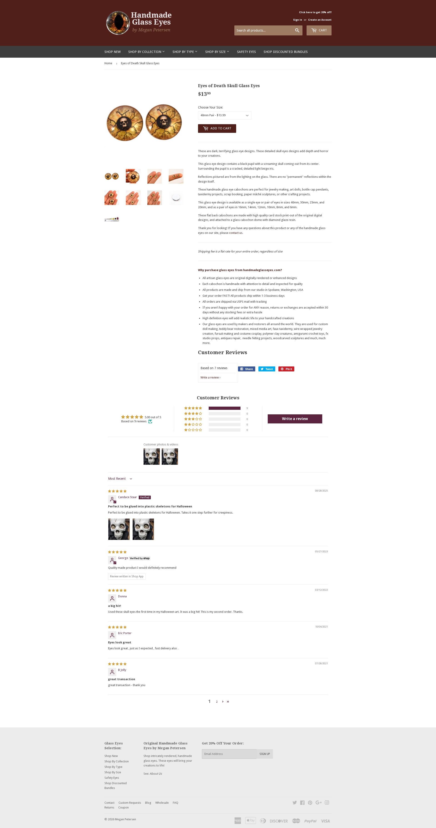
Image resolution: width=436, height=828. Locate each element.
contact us (235, 233)
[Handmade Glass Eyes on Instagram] (327, 803)
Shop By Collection (145, 52)
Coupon (123, 807)
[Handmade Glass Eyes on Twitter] (294, 803)
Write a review (210, 377)
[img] (117, 491)
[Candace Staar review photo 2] (143, 529)
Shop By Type (184, 52)
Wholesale (162, 802)
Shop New (112, 52)
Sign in (297, 19)
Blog (148, 802)
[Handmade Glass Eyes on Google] (318, 803)
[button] (193, 408)
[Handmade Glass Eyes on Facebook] (302, 803)
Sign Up (265, 754)
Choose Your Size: (210, 107)
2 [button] (217, 701)
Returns (109, 807)
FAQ (175, 802)
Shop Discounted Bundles (286, 52)
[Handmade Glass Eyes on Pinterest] (310, 803)
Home (108, 63)
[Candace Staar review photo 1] (119, 529)
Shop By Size (216, 52)
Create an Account (320, 19)
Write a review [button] (295, 419)
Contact (109, 802)
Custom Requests (130, 802)
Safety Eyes (246, 52)
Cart (322, 30)
